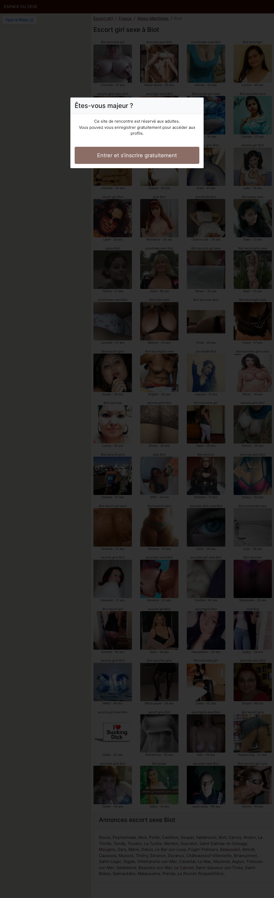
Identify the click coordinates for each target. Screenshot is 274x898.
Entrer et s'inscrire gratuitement (137, 155)
